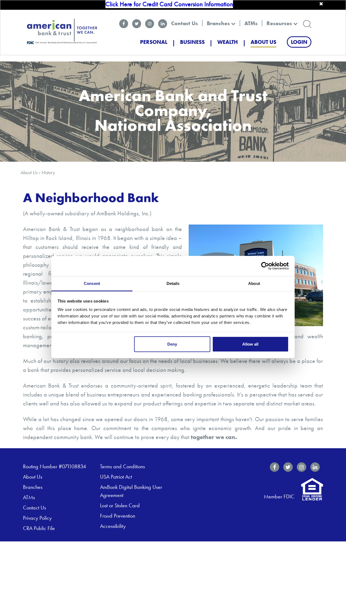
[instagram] (149, 23)
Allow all (250, 344)
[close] (321, 4)
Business (192, 42)
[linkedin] (162, 23)
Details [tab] (173, 283)
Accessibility (113, 525)
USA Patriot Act (116, 476)
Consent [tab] (92, 283)
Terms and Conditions (122, 466)
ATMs (251, 23)
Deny (172, 344)
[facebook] (123, 23)
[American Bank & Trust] (62, 31)
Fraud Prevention (117, 515)
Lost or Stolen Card (120, 505)
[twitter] (136, 23)
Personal (153, 42)
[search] (307, 23)
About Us (263, 42)
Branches (219, 23)
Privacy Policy (37, 517)
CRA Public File (39, 528)
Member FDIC (279, 496)
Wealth (227, 42)
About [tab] (254, 283)
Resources (280, 23)
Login (299, 42)
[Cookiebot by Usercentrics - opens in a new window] (265, 266)
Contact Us (184, 23)
